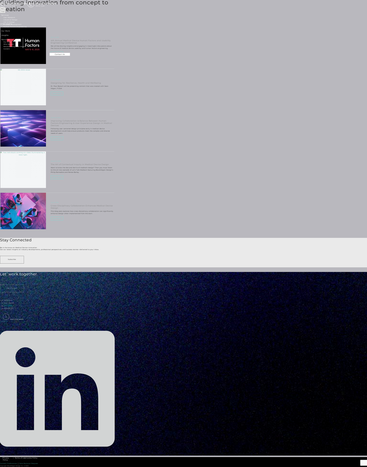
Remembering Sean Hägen (14, 46)
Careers (6, 49)
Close (3, 11)
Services (5, 15)
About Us (5, 40)
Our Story (7, 42)
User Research (9, 17)
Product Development (12, 24)
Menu (3, 9)
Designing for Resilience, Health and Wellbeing (76, 83)
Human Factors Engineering (15, 27)
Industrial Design (10, 20)
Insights (5, 35)
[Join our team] (13, 315)
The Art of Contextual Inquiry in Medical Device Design (80, 164)
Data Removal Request (28, 463)
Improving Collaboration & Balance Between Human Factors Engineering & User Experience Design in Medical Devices (81, 123)
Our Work (5, 31)
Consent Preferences (8, 463)
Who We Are (8, 44)
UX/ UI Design (9, 22)
